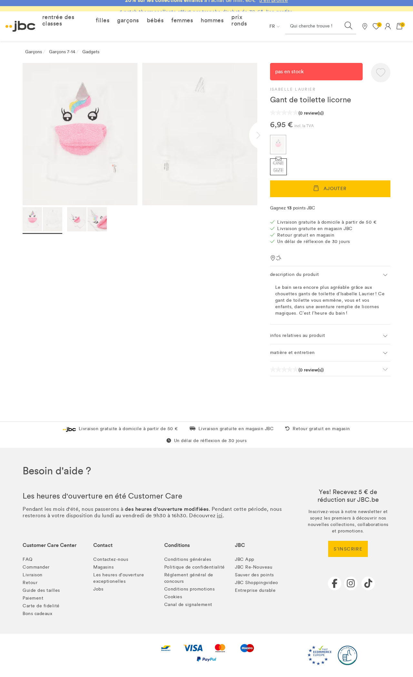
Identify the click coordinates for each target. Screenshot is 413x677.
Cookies (173, 597)
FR (272, 26)
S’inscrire (348, 549)
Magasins (103, 567)
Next (263, 135)
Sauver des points (254, 575)
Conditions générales (187, 559)
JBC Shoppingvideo (256, 582)
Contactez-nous (110, 559)
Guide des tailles (41, 590)
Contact (103, 545)
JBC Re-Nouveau (253, 567)
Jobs (98, 589)
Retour (30, 582)
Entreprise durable (255, 590)
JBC (240, 545)
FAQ (28, 559)
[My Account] (388, 26)
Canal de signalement (188, 604)
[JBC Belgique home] (20, 26)
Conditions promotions (189, 589)
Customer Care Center (49, 545)
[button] (65, 20)
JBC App (244, 559)
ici (220, 515)
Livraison (33, 575)
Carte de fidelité (41, 606)
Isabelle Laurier (293, 89)
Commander (36, 567)
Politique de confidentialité (194, 567)
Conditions (177, 545)
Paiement (33, 598)
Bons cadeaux (37, 613)
